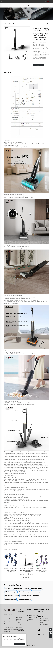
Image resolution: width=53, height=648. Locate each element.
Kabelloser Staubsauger (19, 620)
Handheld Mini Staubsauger (30, 16)
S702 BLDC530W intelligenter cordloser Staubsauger (26, 570)
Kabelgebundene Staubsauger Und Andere (20, 631)
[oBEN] (50, 636)
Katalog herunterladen (32, 617)
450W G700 (41, 16)
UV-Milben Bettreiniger (19, 623)
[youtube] (50, 633)
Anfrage (38, 65)
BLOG (33, 645)
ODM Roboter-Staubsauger (19, 616)
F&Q (28, 627)
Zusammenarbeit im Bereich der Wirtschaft (32, 614)
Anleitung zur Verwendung (30, 620)
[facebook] (50, 629)
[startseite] (26, 5)
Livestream (29, 622)
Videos (28, 625)
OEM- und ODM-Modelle (16, 16)
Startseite (6, 16)
